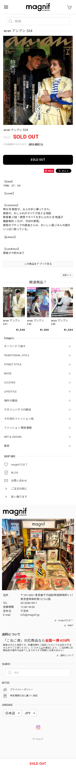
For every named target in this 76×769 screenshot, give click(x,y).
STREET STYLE (13, 364)
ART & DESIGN (13, 436)
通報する (67, 275)
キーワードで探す (15, 346)
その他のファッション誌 (19, 418)
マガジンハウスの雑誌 (17, 409)
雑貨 (7, 445)
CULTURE (9, 382)
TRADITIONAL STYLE (16, 355)
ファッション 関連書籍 (18, 427)
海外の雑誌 (11, 400)
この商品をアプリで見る (38, 264)
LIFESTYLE (10, 391)
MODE (8, 373)
